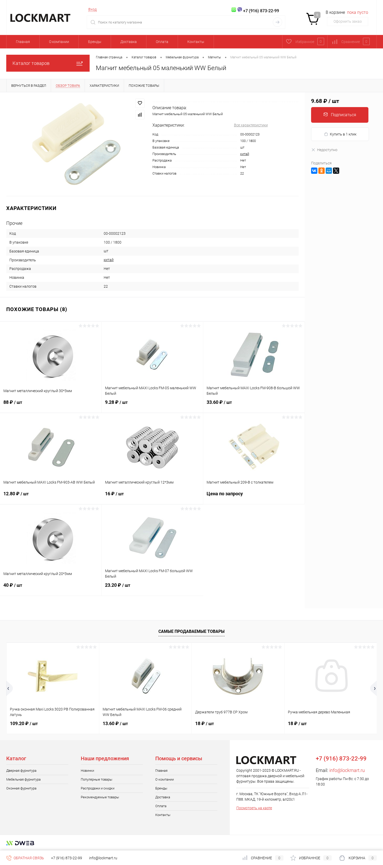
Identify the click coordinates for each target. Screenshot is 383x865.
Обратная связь (28, 858)
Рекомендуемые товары (100, 797)
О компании (59, 42)
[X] (336, 171)
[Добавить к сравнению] (140, 114)
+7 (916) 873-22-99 (66, 858)
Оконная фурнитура (21, 788)
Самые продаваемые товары (191, 631)
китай (244, 154)
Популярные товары (96, 779)
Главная (23, 42)
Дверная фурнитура (21, 771)
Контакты (195, 42)
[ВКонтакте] (314, 171)
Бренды (94, 42)
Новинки (87, 771)
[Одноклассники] (321, 171)
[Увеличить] (76, 144)
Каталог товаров (31, 63)
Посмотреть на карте (254, 808)
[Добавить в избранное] (140, 103)
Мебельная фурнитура (23, 779)
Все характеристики (251, 125)
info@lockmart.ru (347, 770)
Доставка (128, 42)
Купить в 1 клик (343, 134)
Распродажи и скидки (97, 788)
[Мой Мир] (329, 171)
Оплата (162, 42)
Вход (92, 9)
